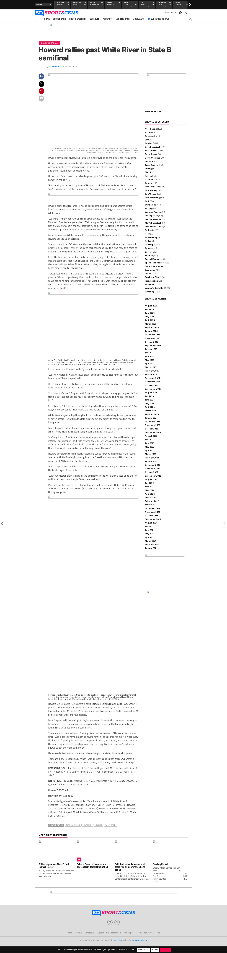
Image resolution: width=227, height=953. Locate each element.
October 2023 (151, 428)
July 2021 (149, 526)
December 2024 (152, 378)
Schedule (94, 18)
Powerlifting (151, 237)
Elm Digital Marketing (139, 940)
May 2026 (149, 316)
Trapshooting (151, 280)
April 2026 (150, 320)
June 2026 (149, 312)
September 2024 (153, 388)
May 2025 (149, 360)
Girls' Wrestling (152, 197)
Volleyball (149, 284)
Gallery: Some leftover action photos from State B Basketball (92, 865)
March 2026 (150, 323)
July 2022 (149, 483)
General (148, 183)
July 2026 (149, 309)
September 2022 (153, 475)
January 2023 (151, 461)
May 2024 (149, 403)
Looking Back (123, 18)
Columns (149, 161)
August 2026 (151, 305)
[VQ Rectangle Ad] (164, 555)
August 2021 (151, 522)
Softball (149, 255)
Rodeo (148, 240)
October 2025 (151, 341)
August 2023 (151, 435)
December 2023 (152, 421)
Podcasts (149, 230)
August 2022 (151, 479)
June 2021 (149, 530)
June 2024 (149, 399)
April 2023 (150, 450)
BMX (147, 139)
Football (149, 175)
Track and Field (152, 277)
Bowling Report (160, 864)
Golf (147, 201)
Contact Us (89, 932)
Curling (148, 168)
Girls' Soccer (151, 193)
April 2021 (150, 537)
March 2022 (150, 497)
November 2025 (152, 338)
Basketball (150, 136)
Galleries (149, 179)
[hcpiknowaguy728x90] (93, 194)
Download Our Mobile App (149, 932)
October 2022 (151, 472)
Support (100, 932)
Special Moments (153, 259)
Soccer (148, 251)
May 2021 (149, 533)
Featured (87, 825)
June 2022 (149, 486)
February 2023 (152, 457)
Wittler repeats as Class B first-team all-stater (54, 865)
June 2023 (149, 443)
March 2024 (150, 410)
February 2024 (152, 414)
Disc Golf (149, 172)
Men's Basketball (153, 219)
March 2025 (150, 367)
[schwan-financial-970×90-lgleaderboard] (113, 25)
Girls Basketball (152, 186)
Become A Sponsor (128, 932)
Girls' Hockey (151, 190)
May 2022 (149, 490)
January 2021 (151, 548)
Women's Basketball (155, 288)
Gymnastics (150, 204)
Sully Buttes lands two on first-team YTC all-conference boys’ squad (130, 867)
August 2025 (151, 349)
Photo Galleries (78, 18)
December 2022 (152, 464)
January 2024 (151, 417)
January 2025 (151, 374)
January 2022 (151, 504)
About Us (78, 932)
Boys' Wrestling (152, 157)
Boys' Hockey (151, 150)
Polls (147, 233)
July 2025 (149, 352)
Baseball (149, 132)
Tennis (148, 273)
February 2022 (152, 501)
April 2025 (150, 363)
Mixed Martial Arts (154, 226)
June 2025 (149, 356)
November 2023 (152, 425)
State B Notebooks (154, 266)
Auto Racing (151, 128)
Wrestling (149, 291)
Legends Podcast (153, 211)
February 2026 (152, 327)
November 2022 (152, 468)
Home (47, 18)
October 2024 (151, 385)
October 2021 (151, 515)
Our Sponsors (112, 932)
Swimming (150, 269)
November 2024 (152, 381)
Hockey (148, 208)
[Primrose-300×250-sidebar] (166, 75)
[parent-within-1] (166, 592)
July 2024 (149, 396)
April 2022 (150, 493)
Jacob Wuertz (55, 66)
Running (149, 248)
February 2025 (152, 370)
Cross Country (151, 165)
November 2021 (152, 512)
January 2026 (151, 331)
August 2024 (151, 392)
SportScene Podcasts (155, 262)
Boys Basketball (73, 825)
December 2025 (152, 334)
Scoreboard (59, 18)
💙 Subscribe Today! (158, 18)
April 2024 (150, 407)
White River (110, 825)
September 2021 (153, 519)
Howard (98, 825)
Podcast (107, 18)
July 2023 (149, 439)
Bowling (149, 143)
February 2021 (152, 544)
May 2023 (149, 446)
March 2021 (150, 540)
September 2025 (153, 345)
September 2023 (153, 432)
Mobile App (138, 18)
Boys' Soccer (151, 154)
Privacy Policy (117, 940)
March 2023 (150, 454)
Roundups (149, 244)
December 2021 (152, 508)
